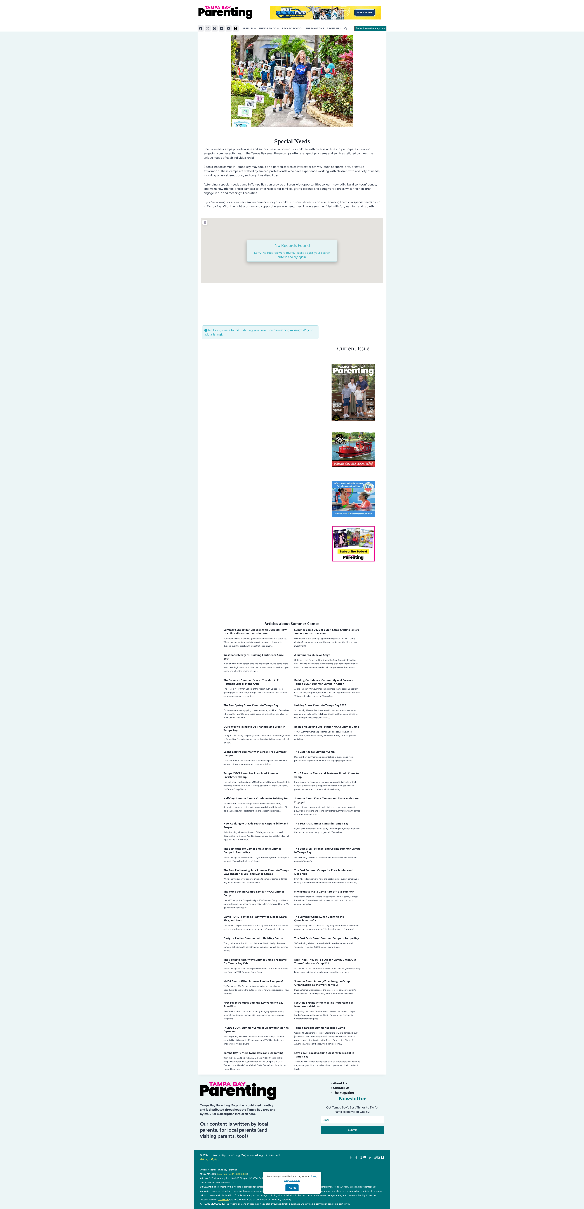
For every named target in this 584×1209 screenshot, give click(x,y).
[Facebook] (201, 28)
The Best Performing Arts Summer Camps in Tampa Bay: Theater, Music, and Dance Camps (256, 871)
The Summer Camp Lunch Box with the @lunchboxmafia (319, 918)
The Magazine (315, 28)
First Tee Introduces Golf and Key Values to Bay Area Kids (253, 1004)
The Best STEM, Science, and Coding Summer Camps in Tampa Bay (327, 850)
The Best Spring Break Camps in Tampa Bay (251, 705)
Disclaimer (223, 1199)
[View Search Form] (345, 28)
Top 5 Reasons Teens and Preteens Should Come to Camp (326, 775)
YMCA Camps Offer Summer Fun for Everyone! (253, 981)
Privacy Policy (209, 1159)
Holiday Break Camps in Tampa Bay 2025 (320, 705)
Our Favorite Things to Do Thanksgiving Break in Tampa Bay (254, 728)
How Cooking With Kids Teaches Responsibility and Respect (256, 825)
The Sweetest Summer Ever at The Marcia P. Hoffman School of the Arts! (251, 681)
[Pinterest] (222, 28)
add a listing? (213, 334)
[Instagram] (215, 28)
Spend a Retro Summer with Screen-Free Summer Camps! (255, 753)
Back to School (292, 28)
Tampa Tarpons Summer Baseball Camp (319, 1027)
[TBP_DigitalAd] (353, 449)
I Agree (292, 1187)
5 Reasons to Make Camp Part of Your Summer (324, 891)
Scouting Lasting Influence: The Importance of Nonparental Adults (323, 1004)
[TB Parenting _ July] (353, 499)
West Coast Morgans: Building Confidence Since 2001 (254, 656)
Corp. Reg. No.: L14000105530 (232, 1174)
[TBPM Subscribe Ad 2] (353, 543)
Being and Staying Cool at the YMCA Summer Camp (326, 726)
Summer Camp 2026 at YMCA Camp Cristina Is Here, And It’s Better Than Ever (327, 631)
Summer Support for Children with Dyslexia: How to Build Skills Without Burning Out (255, 631)
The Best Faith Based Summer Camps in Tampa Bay (326, 938)
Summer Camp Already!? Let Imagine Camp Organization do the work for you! (322, 983)
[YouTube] (229, 28)
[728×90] (325, 12)
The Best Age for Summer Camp (314, 752)
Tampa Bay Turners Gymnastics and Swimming (253, 1053)
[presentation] (353, 392)
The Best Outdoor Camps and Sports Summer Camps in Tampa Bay (252, 850)
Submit (352, 1129)
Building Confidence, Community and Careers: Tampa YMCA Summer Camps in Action (323, 681)
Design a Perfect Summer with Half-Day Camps (253, 938)
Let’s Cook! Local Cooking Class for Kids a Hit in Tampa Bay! (324, 1054)
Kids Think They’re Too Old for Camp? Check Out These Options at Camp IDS (325, 961)
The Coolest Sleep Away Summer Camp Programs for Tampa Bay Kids (255, 961)
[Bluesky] (236, 28)
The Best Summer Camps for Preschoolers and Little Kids (323, 871)
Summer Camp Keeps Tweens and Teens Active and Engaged (327, 800)
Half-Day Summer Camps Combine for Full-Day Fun (256, 798)
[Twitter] (208, 28)
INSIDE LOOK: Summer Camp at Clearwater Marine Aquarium (256, 1029)
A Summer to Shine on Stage (312, 655)
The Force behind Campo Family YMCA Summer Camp (254, 893)
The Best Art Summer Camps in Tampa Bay (321, 823)
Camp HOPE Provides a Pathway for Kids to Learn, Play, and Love (255, 918)
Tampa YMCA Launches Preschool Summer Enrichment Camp (251, 775)
